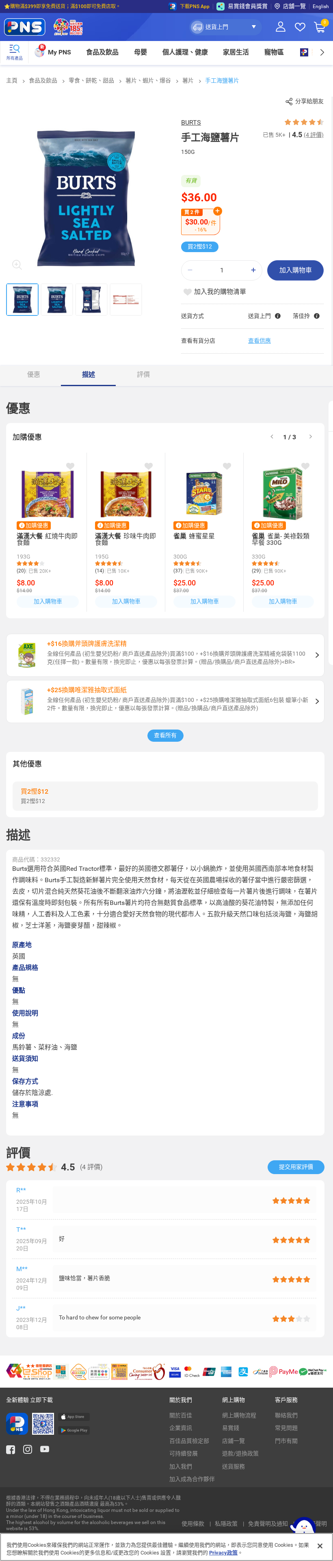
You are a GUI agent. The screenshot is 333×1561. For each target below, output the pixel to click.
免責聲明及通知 (268, 1523)
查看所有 (165, 735)
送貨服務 (233, 1466)
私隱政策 (227, 1523)
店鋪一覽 (233, 1441)
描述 (88, 374)
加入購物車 (295, 270)
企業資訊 (180, 1428)
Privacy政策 (223, 1553)
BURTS (191, 122)
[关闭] (320, 1546)
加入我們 (180, 1466)
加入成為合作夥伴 (192, 1479)
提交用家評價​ (296, 1167)
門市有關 (286, 1441)
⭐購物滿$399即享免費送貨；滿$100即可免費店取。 (62, 6)
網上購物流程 (239, 1415)
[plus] (253, 270)
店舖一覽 (294, 6)
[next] (322, 52)
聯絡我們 (286, 1415)
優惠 (33, 374)
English (321, 6)
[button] (225, 27)
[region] (166, 1547)
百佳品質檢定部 (189, 1441)
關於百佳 (180, 1415)
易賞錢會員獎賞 (248, 6)
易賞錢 (230, 1428)
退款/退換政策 (240, 1453)
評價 (143, 374)
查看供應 (259, 340)
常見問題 (286, 1428)
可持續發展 (183, 1453)
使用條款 (193, 1523)
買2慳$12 (200, 246)
